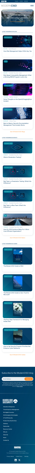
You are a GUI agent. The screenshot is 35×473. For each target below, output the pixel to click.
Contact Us (6, 440)
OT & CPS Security (8, 418)
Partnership (6, 426)
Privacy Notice (20, 386)
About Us (5, 434)
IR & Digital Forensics (8, 412)
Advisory (5, 423)
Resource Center (7, 429)
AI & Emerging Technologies (10, 415)
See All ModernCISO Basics (17, 237)
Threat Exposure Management (11, 409)
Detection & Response (9, 406)
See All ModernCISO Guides (17, 354)
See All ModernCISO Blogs (17, 131)
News (4, 437)
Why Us (5, 432)
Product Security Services (10, 420)
